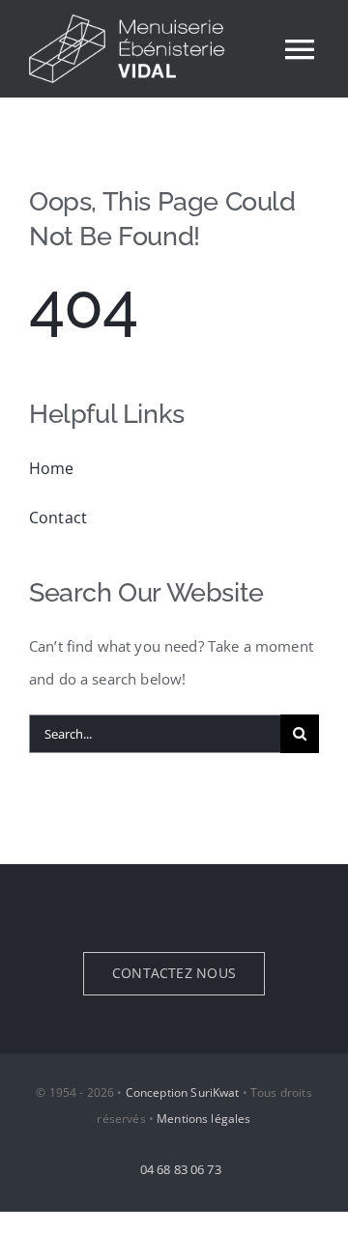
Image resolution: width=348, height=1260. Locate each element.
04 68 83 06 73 (178, 1169)
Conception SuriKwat (183, 1092)
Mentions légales (203, 1118)
